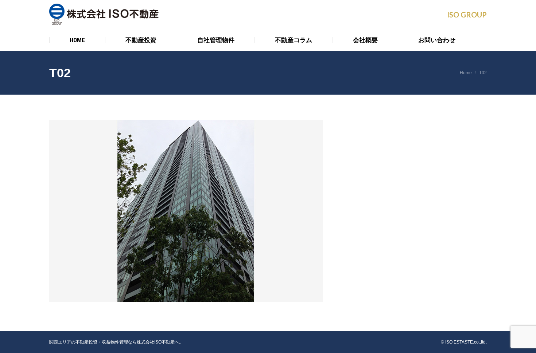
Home (466, 72)
